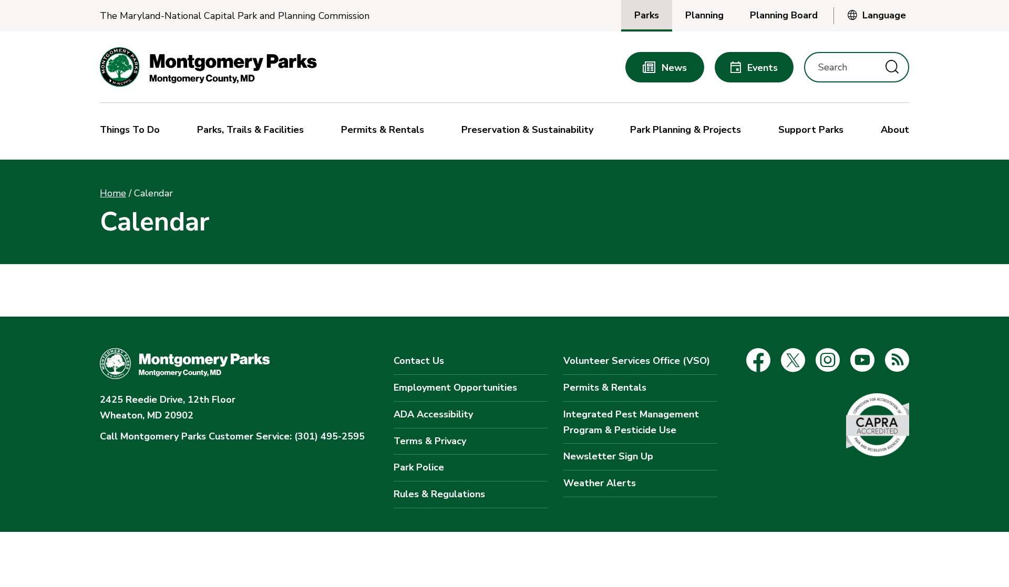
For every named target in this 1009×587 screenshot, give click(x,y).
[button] (132, 131)
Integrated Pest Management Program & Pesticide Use (631, 422)
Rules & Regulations (439, 494)
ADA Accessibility (433, 414)
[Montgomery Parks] (208, 67)
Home (113, 193)
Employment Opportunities (455, 387)
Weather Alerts (599, 483)
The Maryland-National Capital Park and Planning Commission (234, 16)
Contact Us (419, 360)
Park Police (419, 467)
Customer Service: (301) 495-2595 (232, 436)
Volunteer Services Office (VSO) (636, 360)
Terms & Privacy (430, 441)
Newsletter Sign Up (608, 456)
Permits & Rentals (604, 387)
